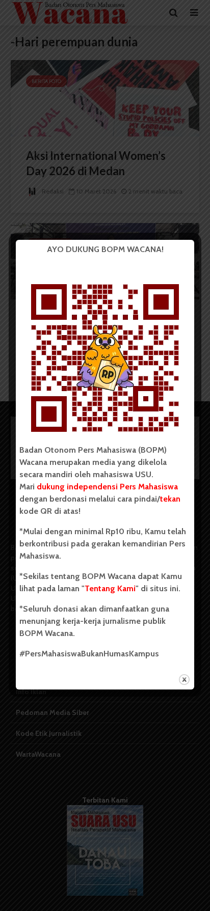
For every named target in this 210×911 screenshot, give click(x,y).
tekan (170, 499)
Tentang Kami (110, 588)
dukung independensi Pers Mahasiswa (107, 486)
